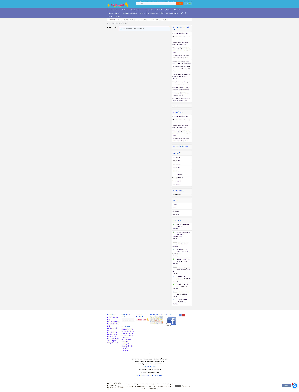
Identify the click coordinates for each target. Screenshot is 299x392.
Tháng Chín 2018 (176, 184)
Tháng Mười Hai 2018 (177, 174)
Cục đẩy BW (111, 332)
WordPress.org (175, 214)
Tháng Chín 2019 (176, 164)
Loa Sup (142, 13)
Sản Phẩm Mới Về (135, 9)
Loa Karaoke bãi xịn (164, 1)
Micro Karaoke (114, 13)
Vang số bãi (174, 1)
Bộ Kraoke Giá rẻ (113, 328)
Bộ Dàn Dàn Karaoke (116, 16)
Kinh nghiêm (111, 338)
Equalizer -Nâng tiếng (156, 13)
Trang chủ (140, 1)
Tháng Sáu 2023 (176, 160)
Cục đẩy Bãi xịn (154, 1)
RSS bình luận (175, 211)
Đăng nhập (174, 204)
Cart (188, 3)
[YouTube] (183, 315)
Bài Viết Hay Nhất (113, 317)
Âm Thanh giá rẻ (172, 13)
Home (108, 23)
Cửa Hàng (123, 9)
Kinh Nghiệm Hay (127, 346)
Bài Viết (184, 13)
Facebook (189, 1)
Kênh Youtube (181, 1)
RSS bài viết (175, 207)
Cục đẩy (168, 9)
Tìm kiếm (179, 3)
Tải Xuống (110, 341)
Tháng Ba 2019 (175, 171)
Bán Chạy (158, 9)
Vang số (177, 9)
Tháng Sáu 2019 (176, 167)
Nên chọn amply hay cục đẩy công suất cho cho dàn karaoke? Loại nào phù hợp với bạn (181, 68)
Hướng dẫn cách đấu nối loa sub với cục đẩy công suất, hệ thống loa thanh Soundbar (181, 76)
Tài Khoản (149, 9)
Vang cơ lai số (111, 343)
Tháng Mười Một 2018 (177, 177)
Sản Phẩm (146, 1)
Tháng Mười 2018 (176, 181)
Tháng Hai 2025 (176, 157)
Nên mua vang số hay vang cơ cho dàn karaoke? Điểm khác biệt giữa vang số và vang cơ (181, 50)
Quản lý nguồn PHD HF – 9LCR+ (180, 33)
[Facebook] (180, 315)
